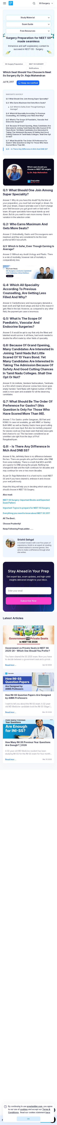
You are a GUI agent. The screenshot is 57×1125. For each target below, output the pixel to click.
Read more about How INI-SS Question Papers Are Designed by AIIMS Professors (10, 712)
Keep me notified (29, 83)
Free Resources (27, 31)
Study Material (28, 17)
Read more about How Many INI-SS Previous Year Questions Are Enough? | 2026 (11, 759)
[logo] (11, 3)
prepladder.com (34, 1106)
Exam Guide (27, 24)
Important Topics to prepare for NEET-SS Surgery (26, 508)
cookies (24, 1109)
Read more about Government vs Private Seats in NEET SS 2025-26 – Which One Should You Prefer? (10, 665)
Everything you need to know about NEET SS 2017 (26, 513)
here (48, 1112)
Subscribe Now (28, 601)
